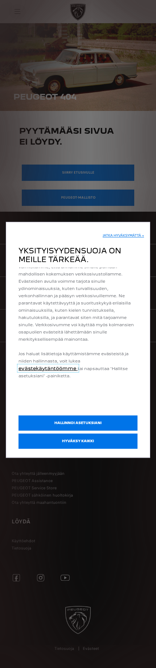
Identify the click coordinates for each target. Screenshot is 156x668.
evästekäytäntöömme (48, 368)
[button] (123, 235)
